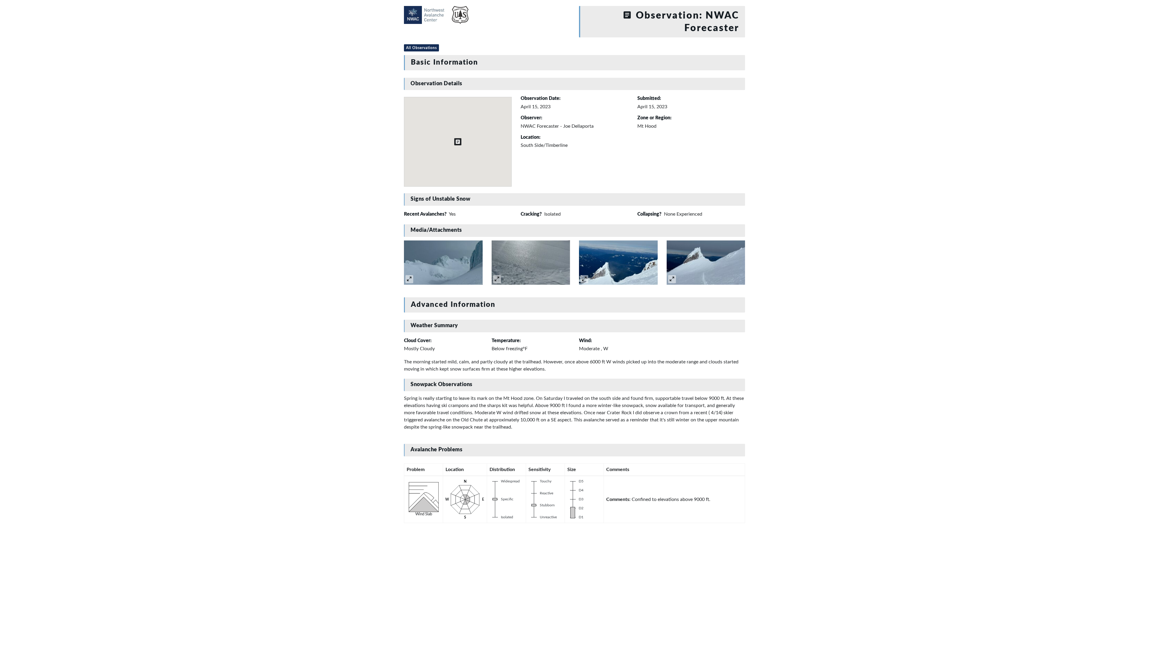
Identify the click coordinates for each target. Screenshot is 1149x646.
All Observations (421, 48)
